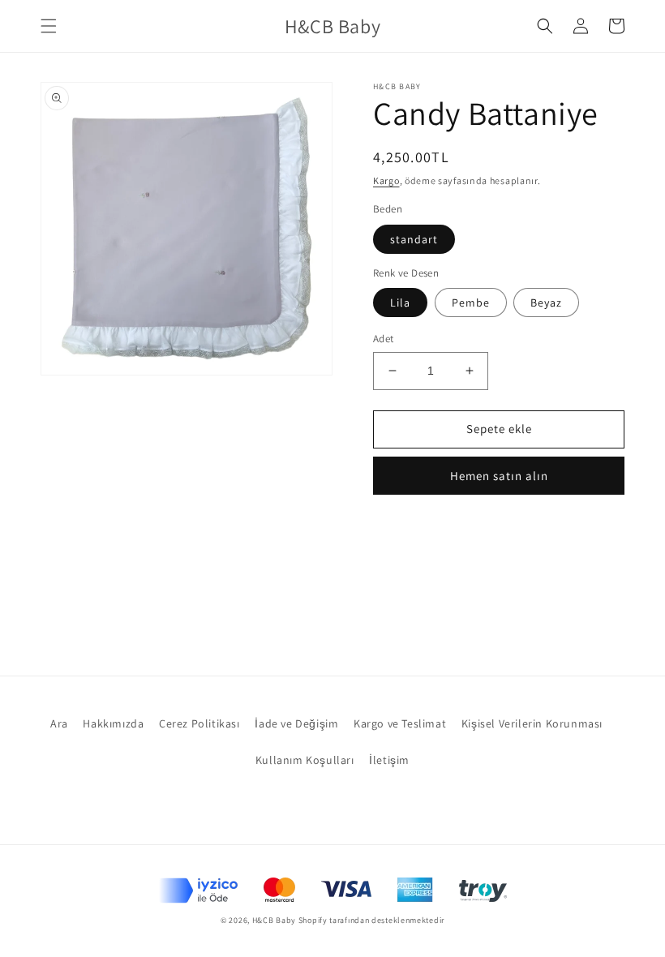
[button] (48, 26)
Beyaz (546, 302)
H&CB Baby (274, 920)
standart (414, 239)
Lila (400, 302)
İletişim (389, 760)
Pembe (471, 302)
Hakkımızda (113, 723)
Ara (59, 723)
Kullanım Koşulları (304, 760)
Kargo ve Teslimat (400, 723)
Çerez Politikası (199, 723)
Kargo (386, 180)
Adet (383, 338)
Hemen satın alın (499, 475)
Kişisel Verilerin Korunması (532, 723)
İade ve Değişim (296, 723)
